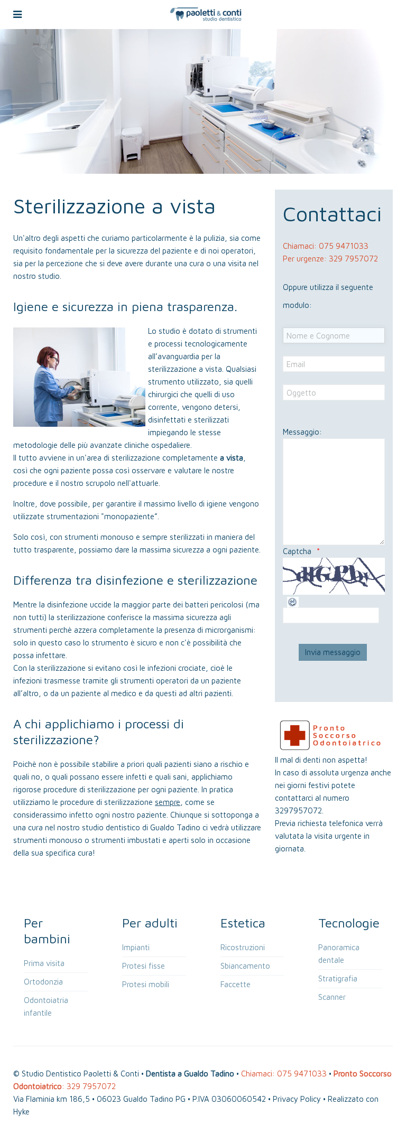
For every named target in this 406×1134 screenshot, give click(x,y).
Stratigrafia (337, 978)
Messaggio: (302, 431)
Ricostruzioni (242, 947)
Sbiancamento (245, 965)
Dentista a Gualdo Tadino (190, 1073)
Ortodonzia (43, 981)
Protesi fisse (143, 965)
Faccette (235, 984)
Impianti (136, 947)
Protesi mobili (145, 984)
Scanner (332, 996)
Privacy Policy (297, 1098)
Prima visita (44, 963)
